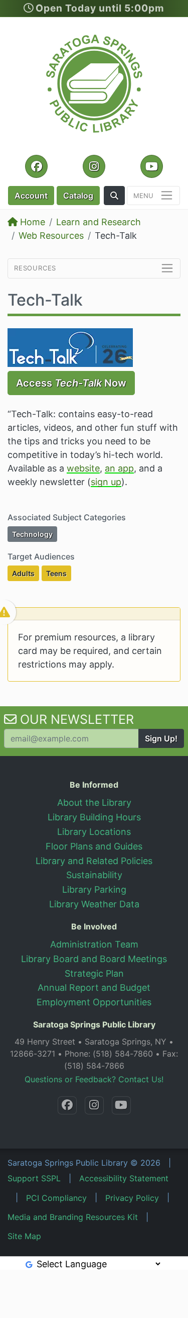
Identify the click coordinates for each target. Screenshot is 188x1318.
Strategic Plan (94, 973)
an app (119, 468)
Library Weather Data (94, 904)
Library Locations (94, 831)
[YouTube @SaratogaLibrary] (121, 1105)
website (83, 468)
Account (31, 196)
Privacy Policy (132, 1198)
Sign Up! (161, 738)
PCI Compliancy (56, 1198)
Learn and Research (98, 222)
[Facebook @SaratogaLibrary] (67, 1105)
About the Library (94, 802)
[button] (114, 195)
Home (31, 222)
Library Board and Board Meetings (94, 959)
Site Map (24, 1236)
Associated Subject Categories (67, 517)
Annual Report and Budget (94, 987)
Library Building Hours (94, 817)
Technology (34, 533)
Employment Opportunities (94, 1002)
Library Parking (94, 889)
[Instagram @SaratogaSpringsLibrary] (94, 1105)
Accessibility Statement (123, 1178)
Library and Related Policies (94, 861)
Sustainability (94, 875)
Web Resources (51, 235)
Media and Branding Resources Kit (73, 1217)
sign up (106, 482)
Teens (58, 573)
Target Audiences (41, 556)
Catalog (78, 196)
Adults (25, 573)
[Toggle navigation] (153, 196)
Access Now (71, 383)
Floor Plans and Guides (94, 846)
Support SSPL (34, 1178)
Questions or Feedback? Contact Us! (94, 1079)
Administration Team (94, 944)
